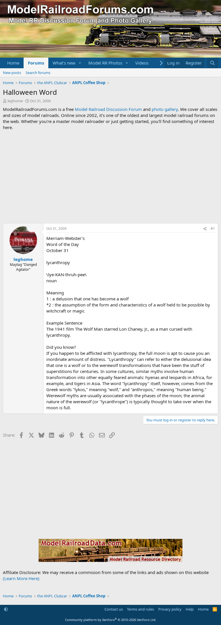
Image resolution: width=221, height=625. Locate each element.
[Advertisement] (110, 177)
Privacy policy (170, 609)
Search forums (38, 72)
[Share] (205, 229)
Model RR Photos (105, 63)
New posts (12, 72)
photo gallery (165, 109)
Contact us (113, 609)
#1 (213, 228)
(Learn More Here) (21, 578)
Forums (36, 63)
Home (13, 63)
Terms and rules (140, 609)
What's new (64, 63)
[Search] (212, 63)
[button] (80, 63)
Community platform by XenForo (110, 620)
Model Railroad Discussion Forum (108, 109)
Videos (141, 63)
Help (190, 609)
